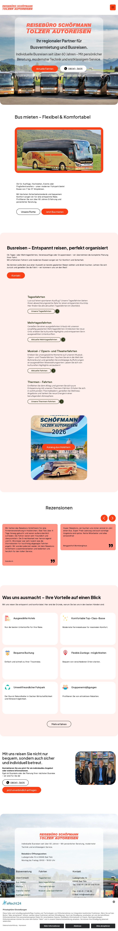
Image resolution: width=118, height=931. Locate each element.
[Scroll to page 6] (63, 167)
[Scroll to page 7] (66, 167)
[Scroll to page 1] (51, 167)
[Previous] (19, 150)
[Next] (99, 150)
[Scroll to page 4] (59, 167)
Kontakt (77, 871)
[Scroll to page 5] (61, 167)
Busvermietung (24, 871)
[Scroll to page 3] (57, 167)
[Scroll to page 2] (54, 167)
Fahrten (43, 871)
